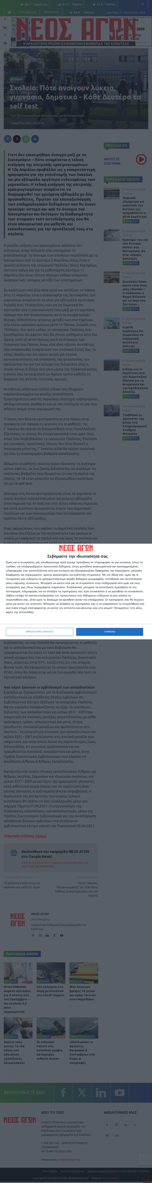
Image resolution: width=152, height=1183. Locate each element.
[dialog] (76, 591)
